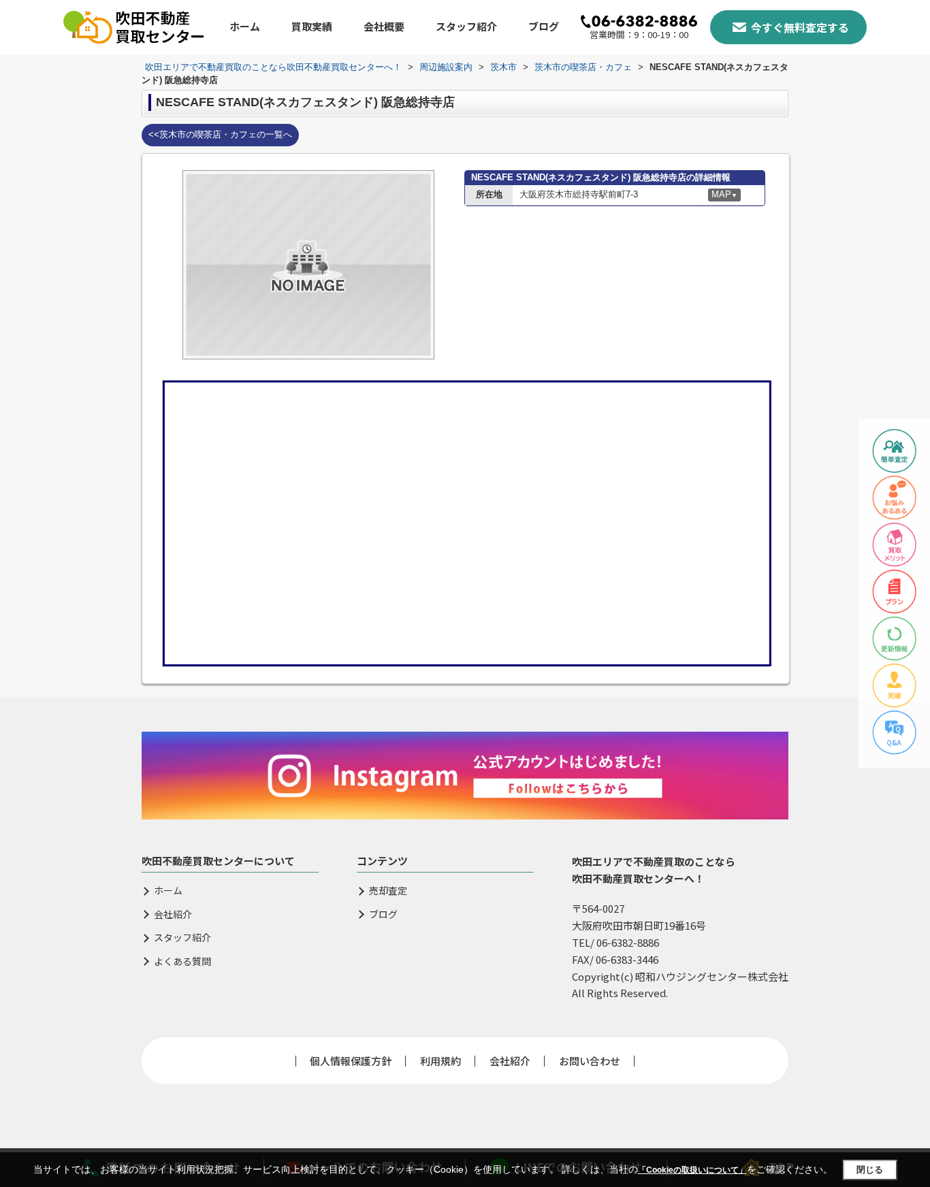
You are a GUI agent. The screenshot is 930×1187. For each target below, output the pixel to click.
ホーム (244, 26)
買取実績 (311, 26)
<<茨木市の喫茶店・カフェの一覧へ (220, 134)
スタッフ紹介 (466, 26)
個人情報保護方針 (350, 1061)
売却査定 (388, 890)
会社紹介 (173, 914)
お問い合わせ (589, 1061)
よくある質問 (182, 961)
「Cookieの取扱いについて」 (692, 1170)
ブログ (543, 26)
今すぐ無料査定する (800, 27)
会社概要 (384, 26)
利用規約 (440, 1061)
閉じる (869, 1170)
